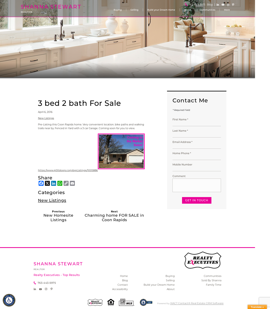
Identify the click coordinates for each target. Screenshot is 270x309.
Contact (123, 284)
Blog (125, 280)
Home (124, 276)
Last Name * (180, 130)
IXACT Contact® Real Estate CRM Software (197, 303)
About (187, 9)
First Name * (180, 119)
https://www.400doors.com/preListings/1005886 (68, 170)
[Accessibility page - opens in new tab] (146, 303)
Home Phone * (181, 153)
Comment (179, 176)
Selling (134, 9)
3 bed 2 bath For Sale (79, 103)
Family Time (213, 284)
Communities (207, 9)
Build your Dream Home (161, 9)
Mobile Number (182, 164)
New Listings (46, 118)
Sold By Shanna (211, 280)
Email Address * (182, 142)
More (227, 9)
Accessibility (120, 289)
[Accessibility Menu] (9, 300)
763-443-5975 (196, 4)
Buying (118, 9)
